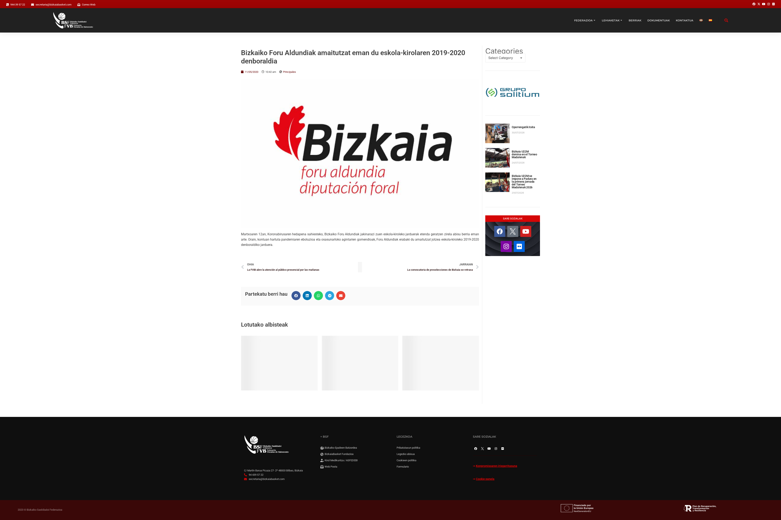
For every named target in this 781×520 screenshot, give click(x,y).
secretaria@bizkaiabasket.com (53, 4)
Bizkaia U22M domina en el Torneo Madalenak (524, 154)
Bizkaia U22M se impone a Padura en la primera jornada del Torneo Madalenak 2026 (524, 181)
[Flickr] (519, 246)
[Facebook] (499, 231)
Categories (504, 51)
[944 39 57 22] (7, 4)
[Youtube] (525, 231)
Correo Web (88, 4)
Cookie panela (485, 479)
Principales (289, 71)
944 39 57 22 (17, 4)
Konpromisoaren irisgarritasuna (496, 466)
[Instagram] (506, 246)
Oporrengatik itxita (523, 127)
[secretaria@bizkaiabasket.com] (32, 4)
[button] (296, 295)
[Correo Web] (78, 4)
